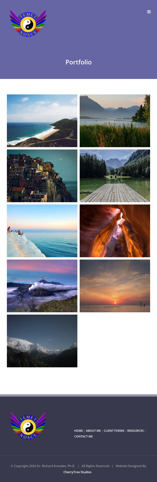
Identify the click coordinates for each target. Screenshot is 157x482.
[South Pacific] (115, 286)
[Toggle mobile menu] (149, 12)
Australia (35, 121)
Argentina (108, 121)
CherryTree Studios (77, 472)
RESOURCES (135, 431)
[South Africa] (42, 230)
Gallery (49, 121)
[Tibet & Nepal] (42, 341)
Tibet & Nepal (35, 341)
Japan (35, 286)
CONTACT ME (83, 436)
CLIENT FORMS (114, 431)
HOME (78, 431)
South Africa (35, 231)
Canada (108, 176)
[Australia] (42, 120)
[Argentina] (115, 120)
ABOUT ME (93, 431)
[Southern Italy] (42, 175)
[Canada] (115, 175)
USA (108, 231)
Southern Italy (35, 176)
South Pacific (108, 286)
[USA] (115, 230)
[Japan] (42, 286)
